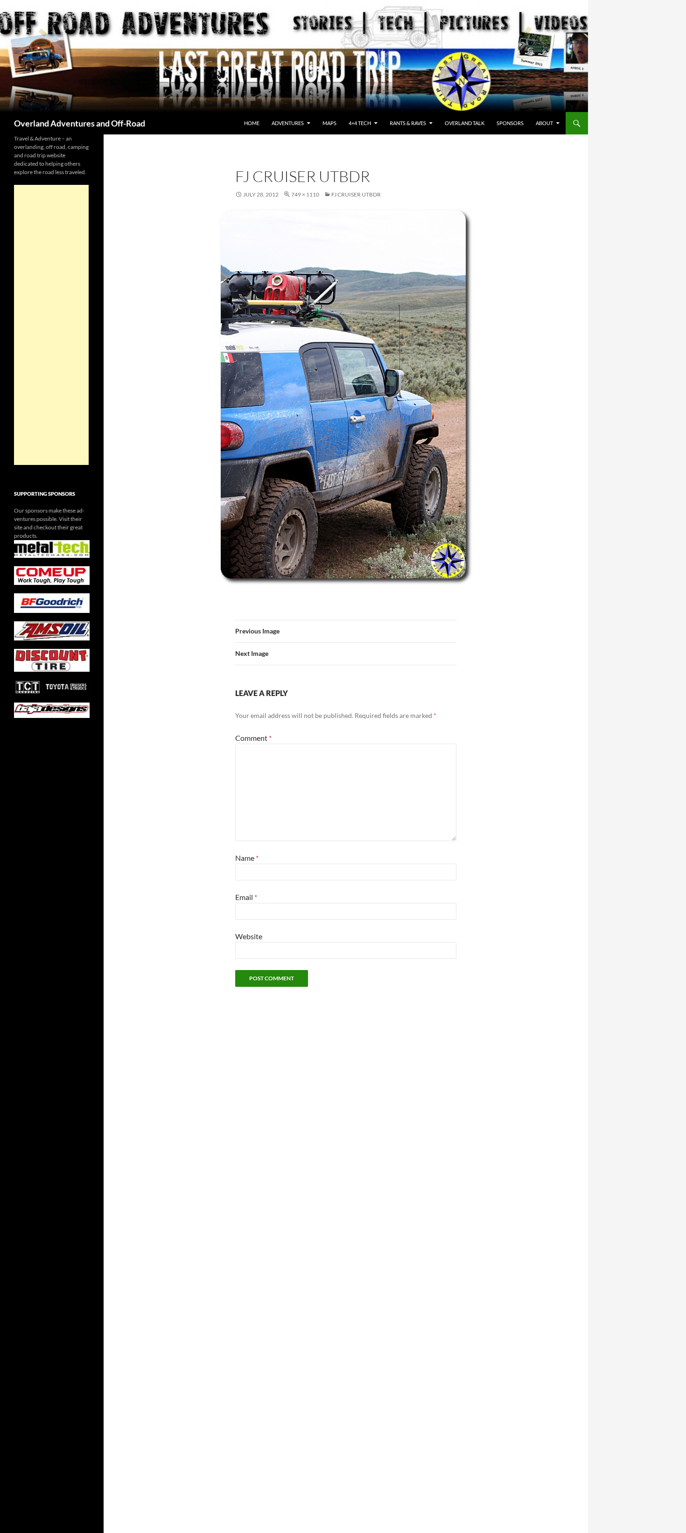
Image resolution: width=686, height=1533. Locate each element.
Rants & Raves (408, 123)
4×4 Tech (360, 123)
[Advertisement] (51, 325)
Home (251, 123)
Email (246, 897)
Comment (253, 737)
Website (248, 936)
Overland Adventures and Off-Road (79, 123)
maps (329, 123)
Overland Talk (464, 123)
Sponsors (510, 123)
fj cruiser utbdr (356, 194)
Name (247, 857)
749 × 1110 (305, 194)
